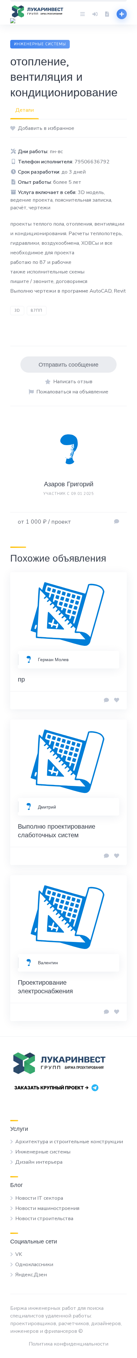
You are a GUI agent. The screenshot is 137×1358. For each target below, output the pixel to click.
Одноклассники (34, 1264)
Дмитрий (47, 807)
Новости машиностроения (47, 1208)
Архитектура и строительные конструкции (69, 1141)
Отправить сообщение (68, 364)
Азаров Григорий (68, 484)
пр (21, 679)
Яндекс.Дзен (31, 1274)
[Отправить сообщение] (116, 522)
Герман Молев (53, 659)
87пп (36, 310)
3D (17, 310)
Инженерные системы (40, 44)
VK (18, 1254)
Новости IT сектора (39, 1198)
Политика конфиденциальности (68, 1343)
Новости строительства (44, 1218)
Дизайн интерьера (38, 1162)
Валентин (48, 963)
